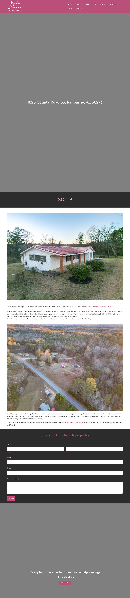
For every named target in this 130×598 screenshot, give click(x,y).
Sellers (113, 4)
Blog (70, 9)
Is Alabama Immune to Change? (72, 422)
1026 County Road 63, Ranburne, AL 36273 (99, 307)
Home (70, 4)
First (8, 452)
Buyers (103, 4)
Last (67, 452)
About (79, 4)
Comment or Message (15, 479)
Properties (91, 4)
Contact (79, 9)
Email (9, 457)
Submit (11, 498)
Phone (9, 468)
